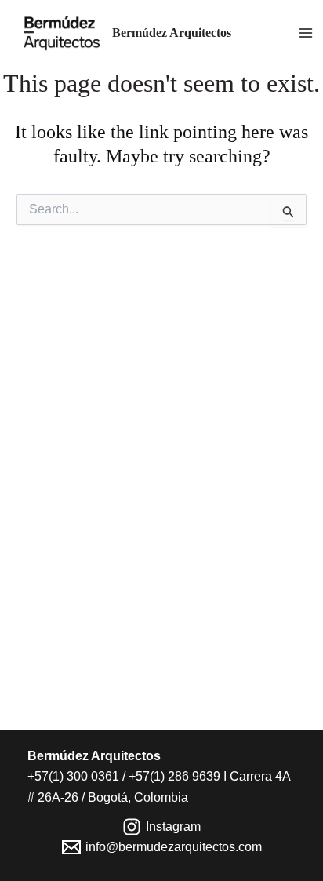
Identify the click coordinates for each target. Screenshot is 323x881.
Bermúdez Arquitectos (171, 32)
